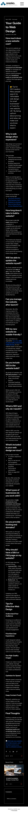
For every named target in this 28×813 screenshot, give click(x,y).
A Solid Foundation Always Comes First (12, 779)
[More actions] (21, 19)
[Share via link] (17, 751)
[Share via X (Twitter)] (9, 751)
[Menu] (22, 4)
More (12, 12)
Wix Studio (14, 810)
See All (20, 762)
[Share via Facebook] (6, 751)
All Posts (6, 12)
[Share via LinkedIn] (13, 751)
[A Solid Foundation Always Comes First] (14, 770)
